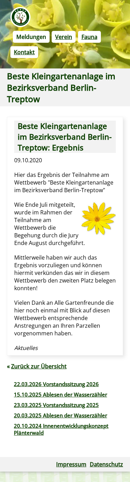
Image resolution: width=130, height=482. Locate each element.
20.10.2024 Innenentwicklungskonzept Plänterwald (61, 429)
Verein (63, 37)
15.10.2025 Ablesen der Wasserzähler (60, 394)
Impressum (71, 464)
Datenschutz (106, 464)
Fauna (89, 37)
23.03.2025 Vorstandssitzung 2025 (56, 404)
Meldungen (31, 37)
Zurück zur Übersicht (39, 366)
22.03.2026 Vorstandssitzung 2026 (56, 384)
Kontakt (24, 52)
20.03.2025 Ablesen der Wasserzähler (60, 415)
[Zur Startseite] (20, 17)
